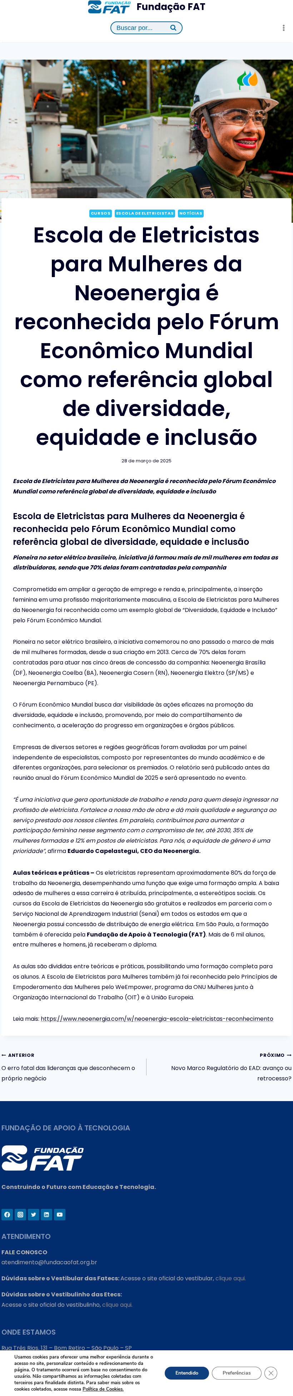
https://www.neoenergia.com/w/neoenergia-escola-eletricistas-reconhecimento (157, 1019)
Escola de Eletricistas (145, 213)
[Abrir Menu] (283, 28)
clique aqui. (230, 1278)
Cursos (100, 213)
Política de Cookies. (103, 1389)
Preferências (237, 1373)
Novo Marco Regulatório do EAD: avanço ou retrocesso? (231, 1067)
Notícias (190, 213)
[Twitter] (33, 1214)
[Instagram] (20, 1214)
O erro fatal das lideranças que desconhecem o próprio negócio (68, 1067)
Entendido (186, 1373)
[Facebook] (7, 1214)
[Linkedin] (46, 1214)
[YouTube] (59, 1214)
